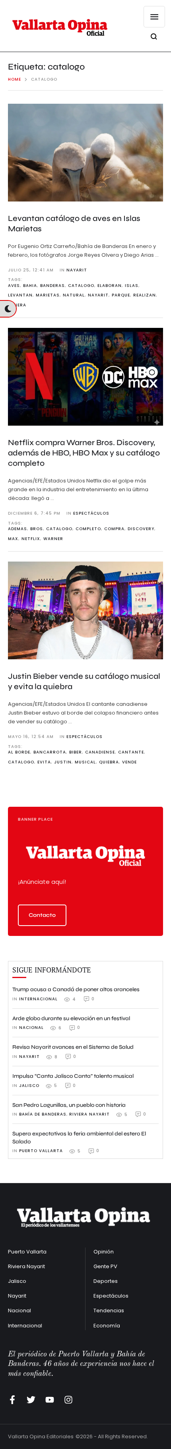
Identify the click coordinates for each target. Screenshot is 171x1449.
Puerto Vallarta (27, 1251)
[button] (42, 915)
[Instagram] (68, 1399)
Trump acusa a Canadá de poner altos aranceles (76, 989)
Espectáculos (110, 1296)
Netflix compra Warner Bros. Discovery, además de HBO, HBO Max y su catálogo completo (84, 453)
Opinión (103, 1251)
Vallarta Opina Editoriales (41, 1436)
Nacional (19, 1310)
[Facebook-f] (12, 1399)
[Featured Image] (85, 152)
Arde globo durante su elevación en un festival (71, 1018)
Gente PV (105, 1266)
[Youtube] (49, 1399)
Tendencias (108, 1310)
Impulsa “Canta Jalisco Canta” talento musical (73, 1076)
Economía (106, 1325)
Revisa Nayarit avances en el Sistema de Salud (73, 1047)
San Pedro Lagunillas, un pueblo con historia (69, 1105)
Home (14, 79)
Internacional (25, 1325)
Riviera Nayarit (26, 1266)
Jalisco (17, 1281)
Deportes (105, 1281)
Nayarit (17, 1296)
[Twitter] (31, 1399)
